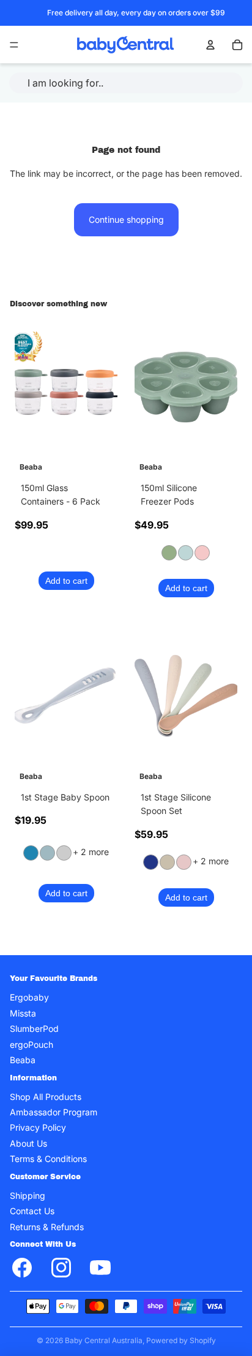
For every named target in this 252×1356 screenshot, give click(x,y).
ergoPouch (31, 1044)
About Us (28, 1143)
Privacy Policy (38, 1128)
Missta (23, 1013)
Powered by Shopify (181, 1340)
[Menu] (14, 45)
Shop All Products (45, 1096)
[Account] (210, 44)
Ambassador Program (53, 1112)
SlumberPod (34, 1028)
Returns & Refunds (47, 1227)
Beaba (22, 1060)
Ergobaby (29, 998)
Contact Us (32, 1211)
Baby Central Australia (104, 1340)
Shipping (27, 1195)
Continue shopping (126, 219)
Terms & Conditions (48, 1159)
